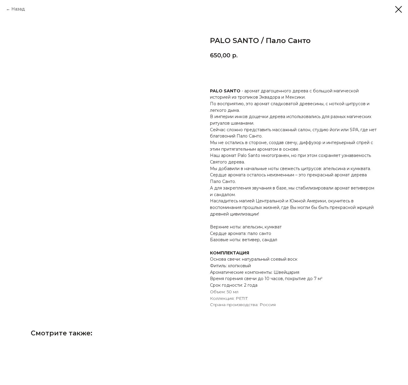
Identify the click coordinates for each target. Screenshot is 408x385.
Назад (18, 9)
